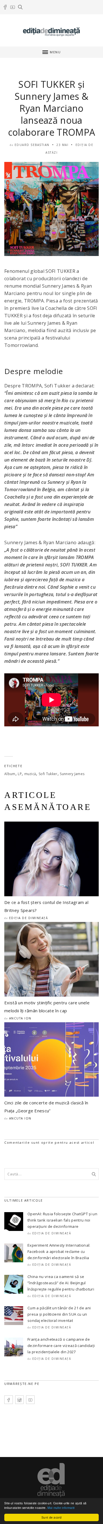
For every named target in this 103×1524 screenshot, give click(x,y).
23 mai (62, 145)
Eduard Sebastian (32, 145)
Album (9, 773)
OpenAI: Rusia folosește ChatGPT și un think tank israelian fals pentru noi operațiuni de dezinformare (62, 1220)
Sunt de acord (51, 1517)
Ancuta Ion (20, 1018)
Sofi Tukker (48, 773)
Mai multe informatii (60, 1507)
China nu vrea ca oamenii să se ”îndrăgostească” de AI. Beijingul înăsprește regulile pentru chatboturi (60, 1283)
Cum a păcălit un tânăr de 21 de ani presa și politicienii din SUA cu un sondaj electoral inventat (59, 1314)
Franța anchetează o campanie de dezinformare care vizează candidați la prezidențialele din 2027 (61, 1345)
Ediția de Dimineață (28, 918)
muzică (30, 773)
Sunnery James (72, 773)
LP (20, 773)
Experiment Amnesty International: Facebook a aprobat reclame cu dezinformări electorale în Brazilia (58, 1251)
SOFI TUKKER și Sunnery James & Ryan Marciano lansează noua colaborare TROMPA (51, 108)
